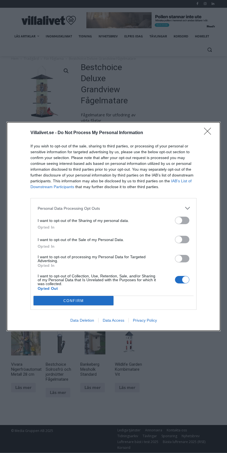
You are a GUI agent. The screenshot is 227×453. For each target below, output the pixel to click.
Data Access (113, 320)
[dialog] (113, 226)
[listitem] (113, 208)
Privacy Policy (145, 320)
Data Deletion (82, 320)
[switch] (182, 220)
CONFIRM (73, 301)
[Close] (209, 133)
